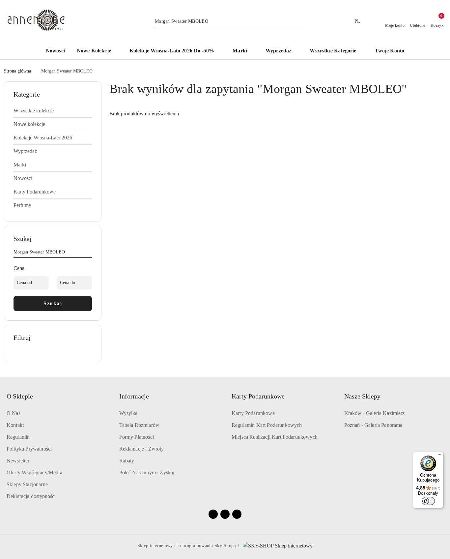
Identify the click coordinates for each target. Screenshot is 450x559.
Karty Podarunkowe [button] (258, 396)
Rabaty (126, 460)
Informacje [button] (134, 396)
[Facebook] (213, 514)
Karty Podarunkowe (253, 413)
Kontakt (15, 425)
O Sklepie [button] (20, 396)
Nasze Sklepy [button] (362, 396)
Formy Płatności (136, 437)
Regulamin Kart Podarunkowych (267, 425)
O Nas (13, 413)
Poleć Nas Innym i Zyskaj (147, 472)
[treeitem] (53, 110)
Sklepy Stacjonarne (27, 484)
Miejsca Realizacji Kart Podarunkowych (275, 437)
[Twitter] (236, 514)
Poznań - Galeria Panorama (373, 425)
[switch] (428, 501)
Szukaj (52, 303)
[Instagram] (225, 514)
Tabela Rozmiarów (139, 425)
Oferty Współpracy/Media (34, 472)
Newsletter (18, 460)
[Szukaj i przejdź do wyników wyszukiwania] (299, 21)
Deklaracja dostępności (31, 496)
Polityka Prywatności (29, 449)
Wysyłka (128, 413)
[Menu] (439, 456)
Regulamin (18, 437)
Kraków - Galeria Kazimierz (374, 413)
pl (357, 21)
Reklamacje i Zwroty (141, 449)
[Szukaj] (89, 253)
